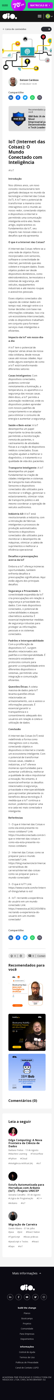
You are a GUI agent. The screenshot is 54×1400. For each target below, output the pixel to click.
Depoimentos (27, 1338)
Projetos (27, 1323)
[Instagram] (44, 1297)
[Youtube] (27, 1297)
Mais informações (25, 1273)
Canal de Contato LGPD (27, 1367)
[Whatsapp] (32, 97)
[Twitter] (25, 97)
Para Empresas (27, 1333)
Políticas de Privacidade (27, 1362)
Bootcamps (27, 1318)
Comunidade (27, 1328)
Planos (27, 1313)
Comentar (43, 956)
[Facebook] (18, 97)
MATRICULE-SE (39, 5)
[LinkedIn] (10, 97)
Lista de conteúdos (15, 29)
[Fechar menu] (39, 16)
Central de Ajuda (27, 1352)
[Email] (39, 97)
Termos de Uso (27, 1357)
